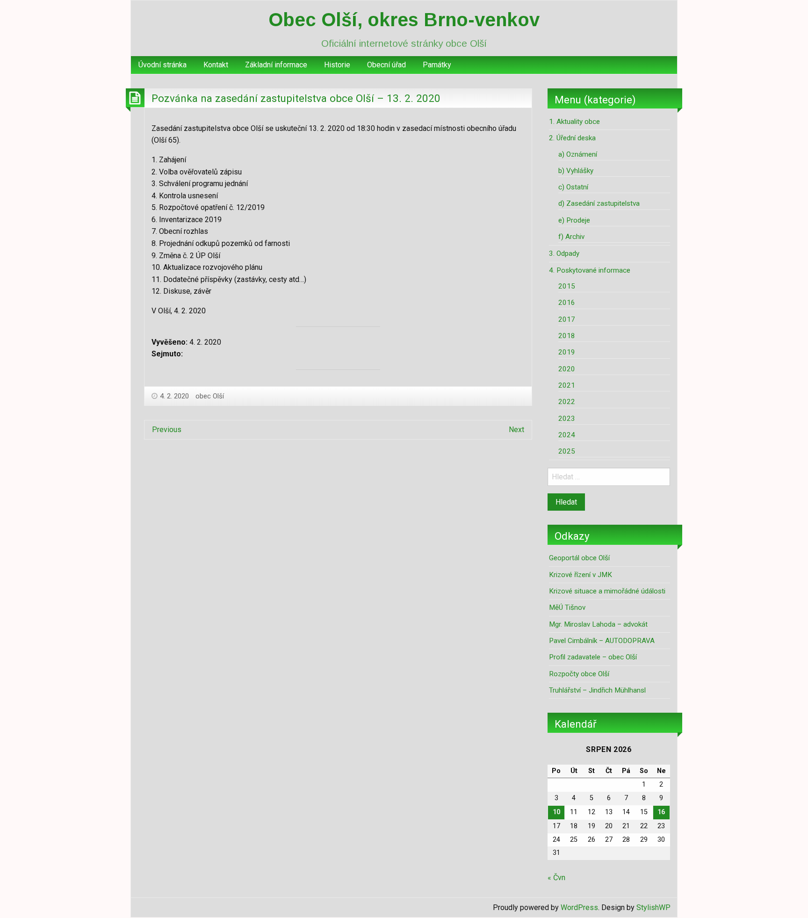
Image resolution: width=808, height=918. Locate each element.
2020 (566, 369)
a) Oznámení (577, 154)
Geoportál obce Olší (579, 558)
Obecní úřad (386, 64)
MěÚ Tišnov (567, 607)
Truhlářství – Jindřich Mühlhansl (597, 690)
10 (556, 812)
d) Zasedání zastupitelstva (599, 203)
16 (661, 812)
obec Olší (209, 396)
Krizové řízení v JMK (580, 575)
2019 (566, 352)
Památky (437, 64)
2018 (566, 336)
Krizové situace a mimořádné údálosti (607, 591)
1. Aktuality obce (574, 121)
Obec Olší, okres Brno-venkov (404, 19)
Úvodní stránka (162, 64)
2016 (566, 302)
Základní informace (276, 64)
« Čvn (556, 877)
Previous (166, 429)
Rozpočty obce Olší (579, 674)
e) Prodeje (574, 220)
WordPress (579, 907)
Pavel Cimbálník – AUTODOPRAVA (602, 640)
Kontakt (215, 64)
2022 (566, 402)
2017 (566, 319)
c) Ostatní (573, 187)
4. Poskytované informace (589, 270)
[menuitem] (162, 65)
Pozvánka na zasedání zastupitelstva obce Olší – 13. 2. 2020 (296, 98)
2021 (566, 385)
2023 (566, 418)
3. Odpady (564, 253)
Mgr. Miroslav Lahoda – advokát (598, 624)
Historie (337, 64)
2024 (566, 435)
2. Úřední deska (572, 138)
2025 (566, 451)
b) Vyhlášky (575, 170)
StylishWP (653, 907)
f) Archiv (571, 236)
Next (516, 429)
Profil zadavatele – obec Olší (593, 657)
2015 (566, 286)
